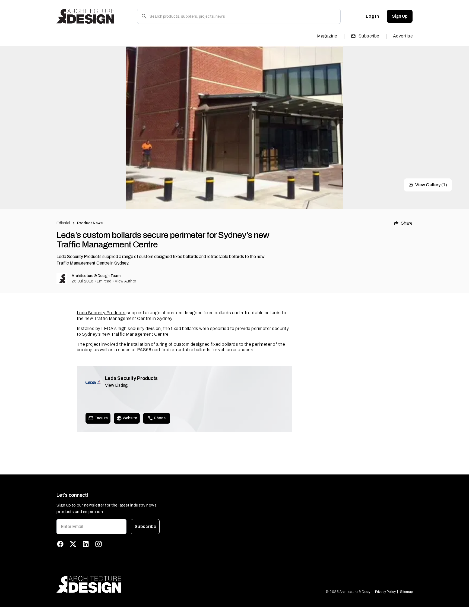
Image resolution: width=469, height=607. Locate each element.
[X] (73, 544)
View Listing (116, 385)
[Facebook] (60, 544)
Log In (372, 16)
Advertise (403, 36)
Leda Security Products (101, 312)
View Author (125, 281)
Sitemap (406, 591)
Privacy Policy (385, 591)
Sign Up (399, 16)
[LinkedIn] (86, 544)
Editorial (63, 223)
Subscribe (369, 36)
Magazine (327, 36)
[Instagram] (98, 544)
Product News (90, 223)
